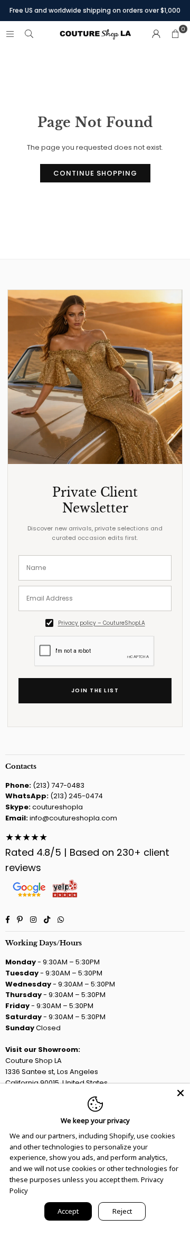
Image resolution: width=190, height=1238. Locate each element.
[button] (175, 34)
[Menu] (10, 34)
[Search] (29, 34)
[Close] (180, 1093)
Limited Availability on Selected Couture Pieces (95, 12)
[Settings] (156, 34)
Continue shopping (95, 173)
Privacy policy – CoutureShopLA (101, 623)
